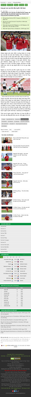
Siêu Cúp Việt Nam (5, 123)
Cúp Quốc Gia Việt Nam (25, 121)
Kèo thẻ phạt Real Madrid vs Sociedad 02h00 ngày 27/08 (14, 319)
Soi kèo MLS (3, 249)
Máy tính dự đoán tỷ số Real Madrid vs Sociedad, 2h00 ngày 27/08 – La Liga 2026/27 (14, 322)
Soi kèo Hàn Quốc (5, 244)
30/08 (13, 257)
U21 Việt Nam (16, 121)
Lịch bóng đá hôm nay (16, 339)
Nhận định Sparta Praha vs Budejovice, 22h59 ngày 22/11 (16, 28)
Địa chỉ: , (15, 361)
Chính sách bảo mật (25, 356)
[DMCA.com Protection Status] (15, 359)
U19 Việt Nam (4, 121)
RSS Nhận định (17, 340)
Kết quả (16, 5)
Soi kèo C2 (3, 242)
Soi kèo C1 (3, 228)
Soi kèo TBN (3, 233)
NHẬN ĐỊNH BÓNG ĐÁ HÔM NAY (9, 310)
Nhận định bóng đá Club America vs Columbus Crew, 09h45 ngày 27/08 (16, 332)
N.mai (5, 257)
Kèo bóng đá (28, 254)
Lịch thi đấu (10, 5)
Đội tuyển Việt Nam (24, 119)
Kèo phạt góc (25, 339)
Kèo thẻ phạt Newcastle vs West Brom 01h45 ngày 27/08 (14, 329)
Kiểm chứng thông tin (16, 388)
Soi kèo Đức (3, 230)
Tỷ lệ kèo (21, 5)
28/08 (8, 257)
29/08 (10, 257)
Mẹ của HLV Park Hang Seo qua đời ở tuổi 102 (21, 138)
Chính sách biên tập (5, 388)
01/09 (19, 257)
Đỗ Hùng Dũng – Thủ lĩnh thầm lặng (21, 191)
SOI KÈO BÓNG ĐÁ (5, 224)
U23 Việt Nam (10, 121)
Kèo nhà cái (27, 337)
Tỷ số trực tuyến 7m (5, 339)
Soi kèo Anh (3, 226)
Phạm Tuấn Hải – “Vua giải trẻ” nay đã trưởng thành (20, 173)
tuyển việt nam (5, 131)
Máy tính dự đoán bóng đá (7, 340)
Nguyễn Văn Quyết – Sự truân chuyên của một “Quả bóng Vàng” (20, 155)
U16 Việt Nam (4, 126)
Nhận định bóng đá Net (14, 337)
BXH (26, 5)
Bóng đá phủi (17, 119)
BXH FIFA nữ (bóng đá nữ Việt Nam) (10, 285)
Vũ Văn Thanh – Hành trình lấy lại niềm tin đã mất (20, 216)
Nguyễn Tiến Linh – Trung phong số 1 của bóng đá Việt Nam (20, 165)
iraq (10, 129)
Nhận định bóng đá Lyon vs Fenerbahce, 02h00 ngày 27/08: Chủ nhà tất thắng (15, 317)
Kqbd (22, 337)
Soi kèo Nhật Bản (5, 247)
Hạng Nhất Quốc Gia (10, 119)
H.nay (1, 257)
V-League (3, 119)
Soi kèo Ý (3, 235)
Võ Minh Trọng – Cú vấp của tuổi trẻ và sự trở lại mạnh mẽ (21, 208)
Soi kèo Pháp (4, 237)
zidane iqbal (14, 131)
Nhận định (3, 5)
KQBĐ (24, 254)
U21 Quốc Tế (12, 123)
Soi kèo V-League (5, 240)
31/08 (16, 257)
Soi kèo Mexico (4, 251)
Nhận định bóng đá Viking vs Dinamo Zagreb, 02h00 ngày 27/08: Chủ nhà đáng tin (15, 313)
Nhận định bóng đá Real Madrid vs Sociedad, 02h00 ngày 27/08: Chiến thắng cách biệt (15, 326)
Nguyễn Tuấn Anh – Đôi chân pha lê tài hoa (20, 181)
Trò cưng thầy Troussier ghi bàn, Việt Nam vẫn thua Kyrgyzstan (21, 146)
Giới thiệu (3, 356)
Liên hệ (8, 356)
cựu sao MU (17, 129)
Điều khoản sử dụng (15, 356)
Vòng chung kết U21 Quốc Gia (21, 123)
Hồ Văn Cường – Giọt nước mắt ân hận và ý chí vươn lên (21, 200)
